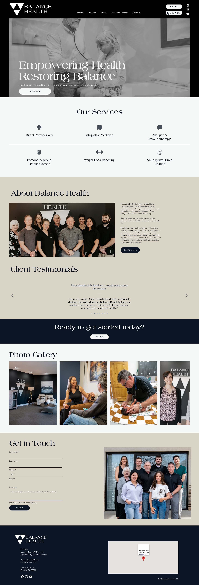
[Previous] (12, 296)
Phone (12, 470)
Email (12, 479)
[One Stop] (104, 313)
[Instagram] (188, 9)
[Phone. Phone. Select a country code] (13, 474)
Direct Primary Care (39, 135)
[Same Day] (107, 313)
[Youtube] (188, 13)
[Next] (186, 296)
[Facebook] (188, 5)
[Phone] (168, 13)
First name (14, 452)
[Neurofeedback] (94, 313)
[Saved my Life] (91, 313)
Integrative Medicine (99, 135)
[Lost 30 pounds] (99, 313)
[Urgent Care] (97, 313)
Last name (13, 461)
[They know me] (102, 313)
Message (13, 487)
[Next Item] (183, 393)
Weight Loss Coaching (99, 160)
